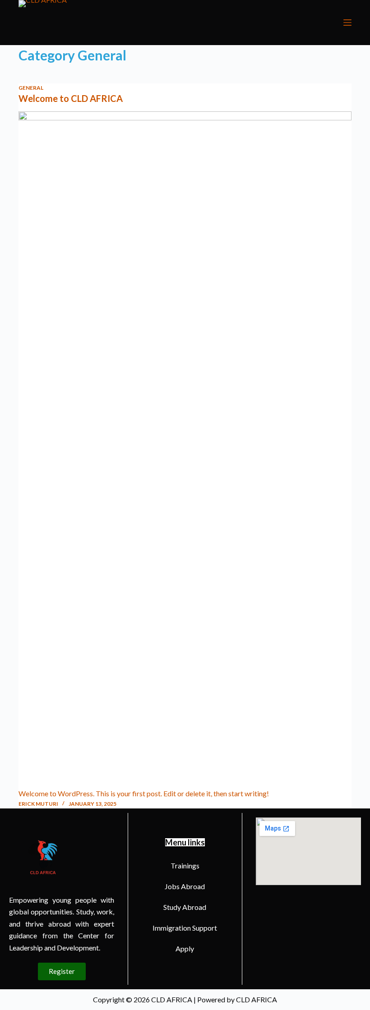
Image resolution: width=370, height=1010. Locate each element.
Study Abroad (184, 907)
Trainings (185, 865)
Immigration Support (185, 927)
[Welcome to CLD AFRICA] (185, 449)
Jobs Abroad (185, 886)
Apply (185, 948)
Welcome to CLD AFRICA (70, 98)
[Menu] (347, 22)
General (30, 87)
